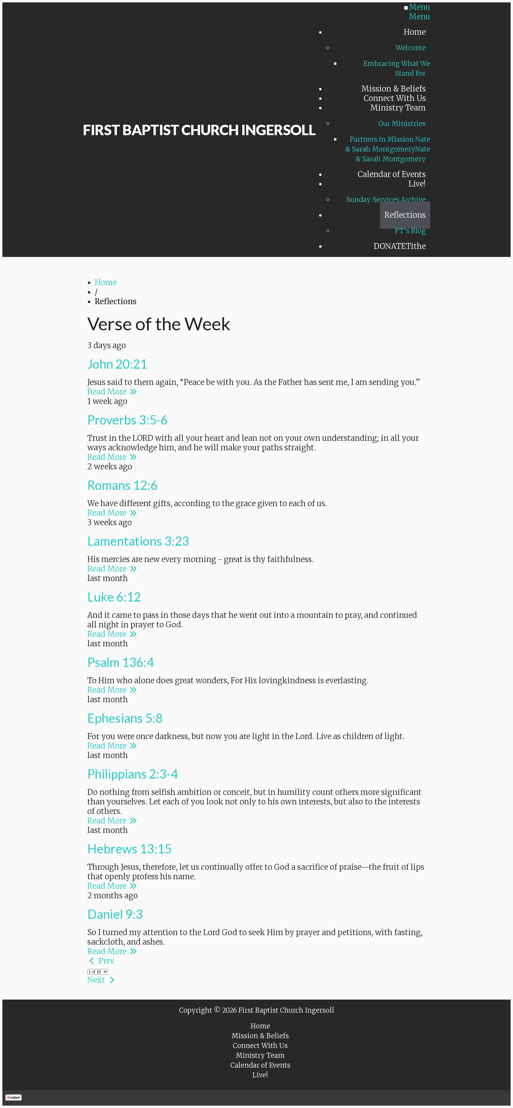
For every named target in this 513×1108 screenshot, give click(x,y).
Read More (107, 392)
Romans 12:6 (122, 485)
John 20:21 (117, 363)
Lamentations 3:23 (138, 541)
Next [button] (97, 980)
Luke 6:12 (114, 596)
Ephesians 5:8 (125, 718)
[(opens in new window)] (13, 1098)
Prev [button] (105, 961)
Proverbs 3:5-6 (127, 419)
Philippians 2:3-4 (132, 773)
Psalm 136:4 (120, 662)
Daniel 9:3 (115, 914)
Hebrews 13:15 (129, 848)
